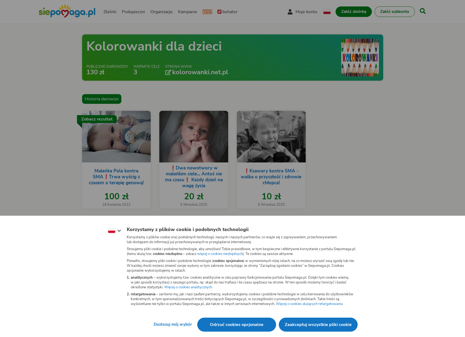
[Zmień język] (114, 231)
